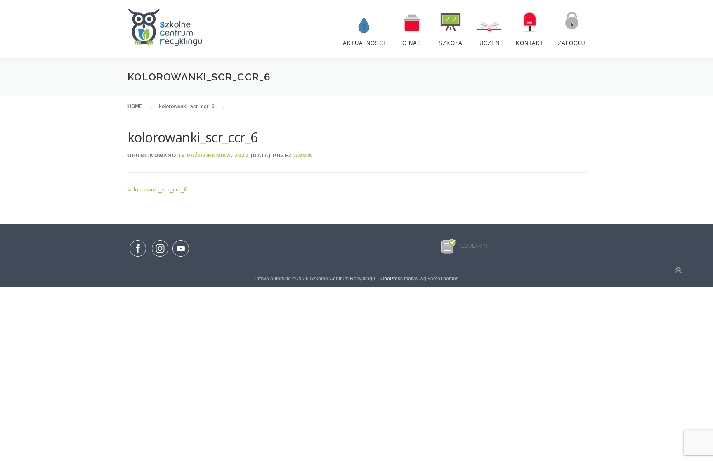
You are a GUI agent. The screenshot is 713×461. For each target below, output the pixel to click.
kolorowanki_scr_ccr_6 (157, 189)
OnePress (391, 278)
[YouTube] (180, 257)
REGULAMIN (472, 246)
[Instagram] (160, 257)
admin (304, 155)
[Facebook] (137, 250)
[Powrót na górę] (678, 270)
